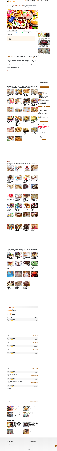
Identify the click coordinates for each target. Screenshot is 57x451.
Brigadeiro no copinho (33, 230)
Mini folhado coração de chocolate (33, 190)
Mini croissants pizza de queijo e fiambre (26, 104)
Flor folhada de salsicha (10, 113)
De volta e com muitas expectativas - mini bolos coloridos (34, 220)
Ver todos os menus (43, 102)
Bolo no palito (9, 229)
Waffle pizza (33, 94)
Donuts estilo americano (17, 200)
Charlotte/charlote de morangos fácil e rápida (10, 267)
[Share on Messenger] (16, 32)
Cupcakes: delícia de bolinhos (26, 230)
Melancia (41, 136)
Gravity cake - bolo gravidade (10, 258)
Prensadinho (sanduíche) (9, 133)
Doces (10, 38)
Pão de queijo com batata (17, 133)
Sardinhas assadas (42, 131)
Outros (41, 137)
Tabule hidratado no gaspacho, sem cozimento (45, 94)
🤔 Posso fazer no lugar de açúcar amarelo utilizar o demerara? (43, 118)
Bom (13, 313)
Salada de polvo (42, 128)
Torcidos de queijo (9, 122)
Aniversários (9, 56)
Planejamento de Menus (44, 87)
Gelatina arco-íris (10, 199)
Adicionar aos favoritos (12, 30)
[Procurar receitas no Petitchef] (45, 2)
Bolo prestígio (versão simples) (26, 267)
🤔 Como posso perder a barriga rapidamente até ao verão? (43, 115)
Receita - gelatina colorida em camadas (10, 209)
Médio (13, 314)
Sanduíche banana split (25, 209)
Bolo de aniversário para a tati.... (26, 278)
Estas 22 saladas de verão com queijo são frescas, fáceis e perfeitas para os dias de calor (17, 424)
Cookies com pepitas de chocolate (17, 172)
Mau (13, 315)
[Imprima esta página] (37, 30)
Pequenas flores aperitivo (10, 95)
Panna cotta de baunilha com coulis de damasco (46, 100)
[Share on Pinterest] (35, 32)
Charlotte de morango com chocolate (33, 278)
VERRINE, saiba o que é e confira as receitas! (33, 413)
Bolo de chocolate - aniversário (17, 287)
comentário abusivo (34, 335)
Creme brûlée (17, 180)
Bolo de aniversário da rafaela (17, 278)
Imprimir (48, 102)
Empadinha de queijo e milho (34, 133)
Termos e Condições (33, 441)
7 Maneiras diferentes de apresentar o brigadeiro (17, 407)
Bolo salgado (25, 121)
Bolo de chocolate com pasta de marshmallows (34, 268)
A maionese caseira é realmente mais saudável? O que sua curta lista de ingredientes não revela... (14, 432)
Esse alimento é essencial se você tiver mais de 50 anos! (16, 414)
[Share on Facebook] (10, 32)
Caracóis (41, 133)
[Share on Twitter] (28, 32)
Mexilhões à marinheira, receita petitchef (45, 97)
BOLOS (10, 39)
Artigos (8, 444)
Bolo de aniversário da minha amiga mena (9, 288)
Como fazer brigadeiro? (25, 190)
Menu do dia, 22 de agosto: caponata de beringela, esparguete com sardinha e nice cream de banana (33, 431)
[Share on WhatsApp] (22, 32)
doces (34, 57)
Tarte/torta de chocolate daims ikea (26, 200)
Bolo (18, 64)
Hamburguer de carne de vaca (18, 113)
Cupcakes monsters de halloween (17, 209)
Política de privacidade (33, 440)
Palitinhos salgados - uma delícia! (26, 133)
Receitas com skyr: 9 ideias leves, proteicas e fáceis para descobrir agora (33, 424)
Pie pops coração (18, 94)
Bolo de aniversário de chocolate (9, 278)
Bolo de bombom (26, 171)
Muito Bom (14, 311)
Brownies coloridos (17, 230)
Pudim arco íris (10, 218)
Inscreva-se (44, 106)
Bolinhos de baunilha (9, 172)
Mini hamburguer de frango (10, 143)
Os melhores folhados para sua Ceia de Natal (33, 407)
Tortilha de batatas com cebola (25, 95)
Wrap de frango (10, 103)
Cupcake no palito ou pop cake (33, 209)
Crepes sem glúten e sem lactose (25, 181)
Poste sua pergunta (44, 121)
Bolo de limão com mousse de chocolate (26, 287)
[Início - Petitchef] (7, 5)
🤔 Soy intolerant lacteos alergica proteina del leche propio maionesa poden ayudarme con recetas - (43, 113)
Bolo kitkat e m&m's (17, 258)
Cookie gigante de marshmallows (10, 190)
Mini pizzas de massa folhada (26, 113)
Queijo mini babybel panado (34, 113)
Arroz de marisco (42, 132)
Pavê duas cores (18, 218)
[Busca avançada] (46, 2)
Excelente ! (14, 310)
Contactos (31, 438)
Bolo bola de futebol (17, 267)
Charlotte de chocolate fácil (34, 258)
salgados (8, 58)
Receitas (8, 438)
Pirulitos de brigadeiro (25, 218)
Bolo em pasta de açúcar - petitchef (26, 258)
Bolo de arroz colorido (33, 122)
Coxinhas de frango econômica (17, 143)
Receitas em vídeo (10, 440)
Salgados (10, 37)
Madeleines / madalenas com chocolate (10, 181)
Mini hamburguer (18, 103)
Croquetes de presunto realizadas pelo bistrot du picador (18, 123)
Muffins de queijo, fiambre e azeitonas (34, 104)
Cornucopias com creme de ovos (34, 200)
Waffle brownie (34, 180)
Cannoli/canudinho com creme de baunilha (18, 190)
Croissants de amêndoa (33, 172)
